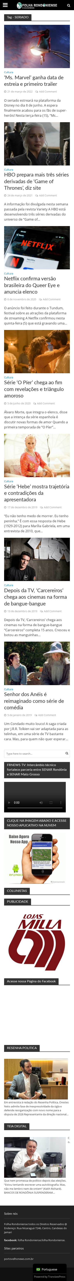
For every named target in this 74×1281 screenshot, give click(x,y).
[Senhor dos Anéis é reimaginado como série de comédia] (37, 663)
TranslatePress (56, 1276)
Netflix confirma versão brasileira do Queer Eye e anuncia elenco (32, 285)
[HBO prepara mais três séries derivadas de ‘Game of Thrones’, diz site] (37, 143)
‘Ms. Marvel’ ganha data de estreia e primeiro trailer (34, 81)
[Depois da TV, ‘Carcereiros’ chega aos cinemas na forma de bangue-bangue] (37, 559)
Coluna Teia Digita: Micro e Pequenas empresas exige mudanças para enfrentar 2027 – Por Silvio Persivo (69, 1140)
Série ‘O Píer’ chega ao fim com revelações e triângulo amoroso (34, 389)
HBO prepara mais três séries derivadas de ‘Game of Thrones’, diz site (36, 181)
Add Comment (48, 91)
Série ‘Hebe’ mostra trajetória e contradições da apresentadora (36, 493)
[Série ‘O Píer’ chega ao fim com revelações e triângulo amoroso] (37, 351)
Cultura (8, 72)
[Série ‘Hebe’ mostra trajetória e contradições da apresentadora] (37, 455)
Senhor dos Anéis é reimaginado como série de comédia (34, 701)
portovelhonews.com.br (19, 1259)
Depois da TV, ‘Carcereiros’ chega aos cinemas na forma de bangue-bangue (35, 597)
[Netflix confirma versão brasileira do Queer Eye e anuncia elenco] (37, 247)
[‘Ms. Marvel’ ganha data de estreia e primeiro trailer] (37, 46)
